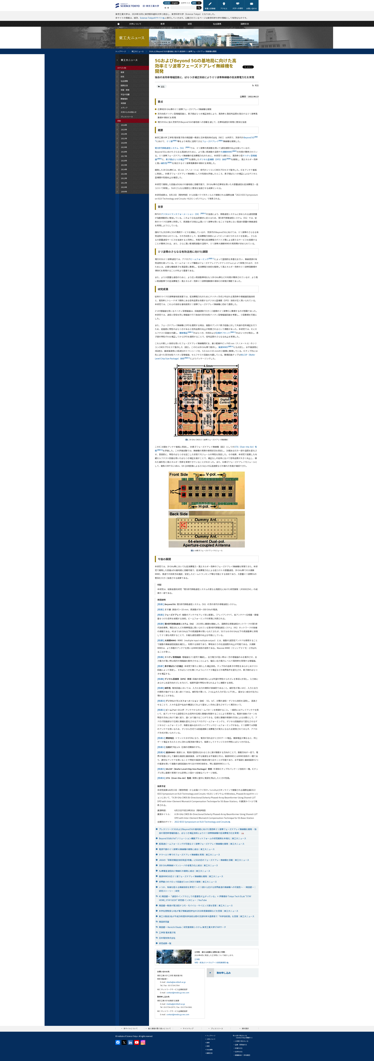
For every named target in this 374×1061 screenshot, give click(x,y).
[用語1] (160, 604)
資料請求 (245, 1028)
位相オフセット (226, 332)
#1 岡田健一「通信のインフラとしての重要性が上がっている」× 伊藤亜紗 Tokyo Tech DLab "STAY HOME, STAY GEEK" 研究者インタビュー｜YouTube (205, 898)
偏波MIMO (226, 347)
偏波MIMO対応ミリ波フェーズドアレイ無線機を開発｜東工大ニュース (191, 876)
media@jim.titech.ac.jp (176, 1004)
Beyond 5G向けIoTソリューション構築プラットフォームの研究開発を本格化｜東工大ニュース (202, 838)
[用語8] (160, 678)
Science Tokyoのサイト (151, 17)
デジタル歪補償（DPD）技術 (215, 159)
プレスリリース (217, 1028)
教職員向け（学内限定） (243, 1055)
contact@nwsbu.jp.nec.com (178, 992)
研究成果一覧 (165, 943)
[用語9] (160, 687)
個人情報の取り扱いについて (159, 1028)
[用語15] (161, 768)
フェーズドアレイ (212, 141)
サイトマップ (188, 1028)
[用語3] (160, 614)
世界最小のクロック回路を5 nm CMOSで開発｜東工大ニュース (188, 881)
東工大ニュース (137, 51)
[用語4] (160, 623)
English (175, 3)
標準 (194, 3)
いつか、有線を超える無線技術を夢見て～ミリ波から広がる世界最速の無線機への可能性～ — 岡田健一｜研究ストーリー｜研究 (207, 889)
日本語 (167, 3)
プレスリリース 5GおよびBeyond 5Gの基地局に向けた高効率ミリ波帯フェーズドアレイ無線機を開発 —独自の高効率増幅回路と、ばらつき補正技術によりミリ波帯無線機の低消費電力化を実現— (208, 831)
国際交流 (209, 1053)
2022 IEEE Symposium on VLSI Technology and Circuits (201, 821)
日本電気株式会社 (167, 937)
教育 (208, 1042)
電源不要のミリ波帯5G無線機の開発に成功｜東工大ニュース (187, 849)
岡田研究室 (164, 921)
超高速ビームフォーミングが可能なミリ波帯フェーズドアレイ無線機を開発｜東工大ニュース (201, 843)
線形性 (166, 163)
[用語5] (160, 640)
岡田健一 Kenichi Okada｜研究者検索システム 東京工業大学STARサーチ (192, 927)
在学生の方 (238, 1051)
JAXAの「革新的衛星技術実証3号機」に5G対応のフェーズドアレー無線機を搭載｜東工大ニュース (204, 859)
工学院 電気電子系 (167, 932)
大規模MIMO (229, 151)
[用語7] (160, 666)
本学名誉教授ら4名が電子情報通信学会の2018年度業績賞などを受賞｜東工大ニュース (198, 910)
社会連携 (209, 1049)
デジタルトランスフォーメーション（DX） (183, 214)
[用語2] (160, 609)
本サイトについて (131, 1028)
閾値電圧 (186, 332)
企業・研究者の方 (241, 1044)
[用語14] (161, 752)
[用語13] (161, 747)
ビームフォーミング (202, 259)
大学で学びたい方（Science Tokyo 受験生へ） (244, 1036)
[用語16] (161, 777)
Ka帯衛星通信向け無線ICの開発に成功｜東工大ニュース (184, 870)
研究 (162, 86)
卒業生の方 (238, 1048)
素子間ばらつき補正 (177, 159)
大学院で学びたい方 (241, 1041)
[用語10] (161, 700)
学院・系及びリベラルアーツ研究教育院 (210, 962)
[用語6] (160, 657)
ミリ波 (172, 141)
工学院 (197, 959)
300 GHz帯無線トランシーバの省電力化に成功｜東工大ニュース (188, 865)
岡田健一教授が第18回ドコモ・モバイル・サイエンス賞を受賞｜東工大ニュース (196, 905)
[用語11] (161, 709)
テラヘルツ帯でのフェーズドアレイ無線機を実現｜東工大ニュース (189, 854)
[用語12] (161, 738)
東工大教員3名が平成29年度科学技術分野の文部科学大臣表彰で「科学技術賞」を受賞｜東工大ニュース (206, 916)
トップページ (120, 51)
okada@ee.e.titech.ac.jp (176, 982)
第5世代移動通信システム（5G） (172, 147)
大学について (211, 1039)
